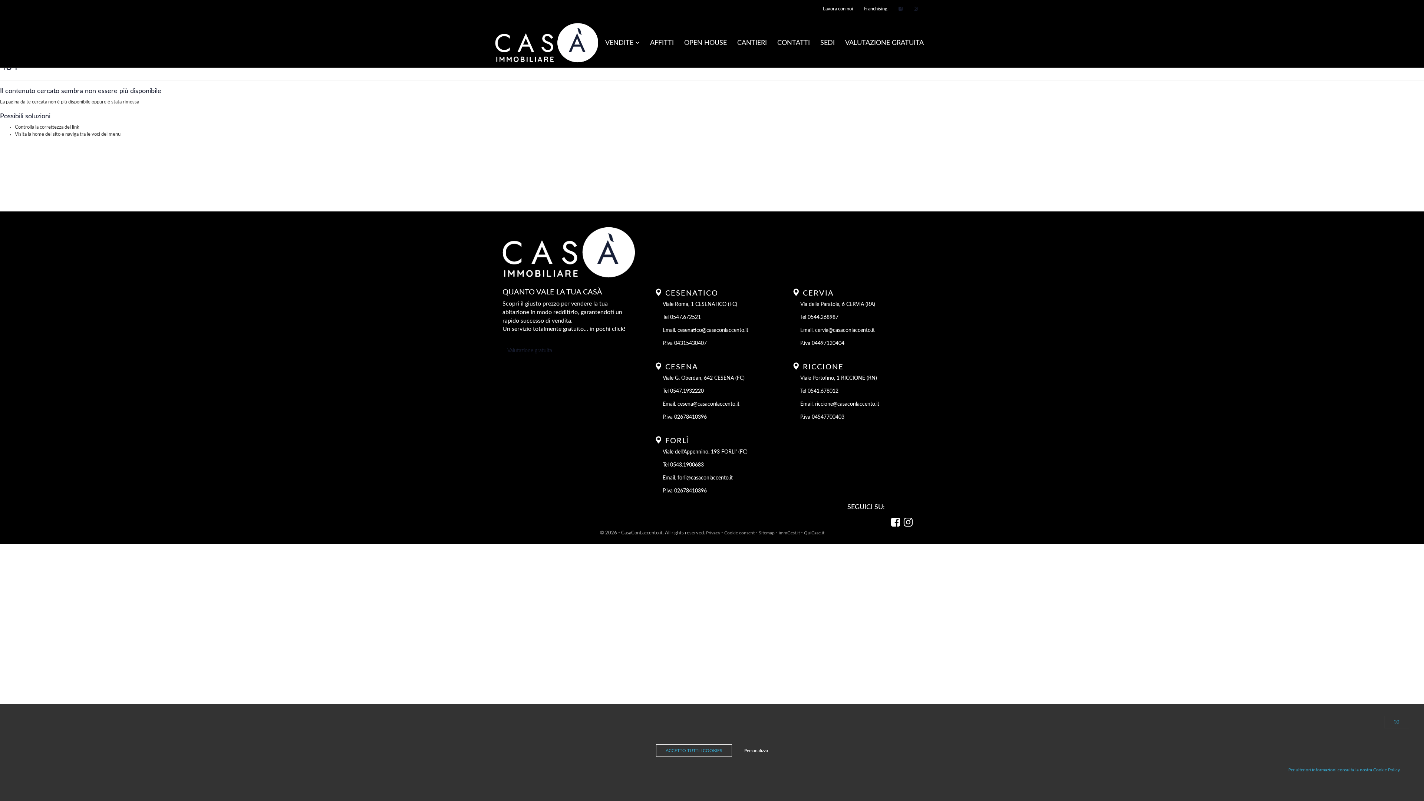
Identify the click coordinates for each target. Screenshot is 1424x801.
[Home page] (546, 43)
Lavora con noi (838, 9)
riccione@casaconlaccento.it (847, 404)
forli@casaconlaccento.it (705, 478)
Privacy (713, 533)
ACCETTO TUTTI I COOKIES (694, 750)
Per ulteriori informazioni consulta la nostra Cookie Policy (1344, 770)
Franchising (875, 9)
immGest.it (789, 533)
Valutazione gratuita (529, 350)
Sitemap (767, 533)
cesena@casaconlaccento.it (708, 404)
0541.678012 (823, 391)
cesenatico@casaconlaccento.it (713, 330)
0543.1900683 (687, 465)
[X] (1397, 722)
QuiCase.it (814, 533)
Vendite (620, 43)
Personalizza (756, 750)
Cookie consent (739, 533)
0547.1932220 (687, 391)
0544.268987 (823, 317)
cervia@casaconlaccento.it (845, 330)
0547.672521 (685, 317)
